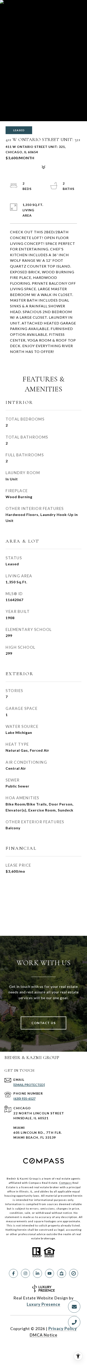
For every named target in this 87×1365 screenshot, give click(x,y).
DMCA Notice (43, 1335)
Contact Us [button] (43, 1023)
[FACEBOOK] (13, 1273)
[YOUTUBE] (49, 1273)
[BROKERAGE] (73, 1273)
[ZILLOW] (61, 1273)
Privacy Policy (62, 1328)
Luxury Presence (43, 1304)
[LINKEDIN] (37, 1273)
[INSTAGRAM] (25, 1273)
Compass (65, 1182)
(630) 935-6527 (24, 1098)
